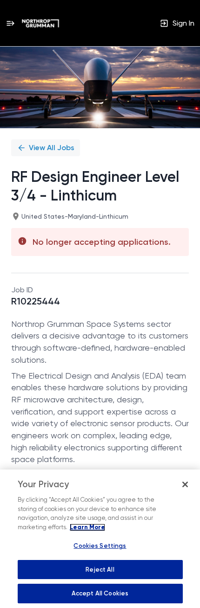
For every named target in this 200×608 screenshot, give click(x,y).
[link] (40, 23)
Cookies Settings (99, 545)
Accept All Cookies (100, 593)
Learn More (87, 527)
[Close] (185, 484)
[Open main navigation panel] (10, 23)
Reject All (100, 569)
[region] (100, 539)
